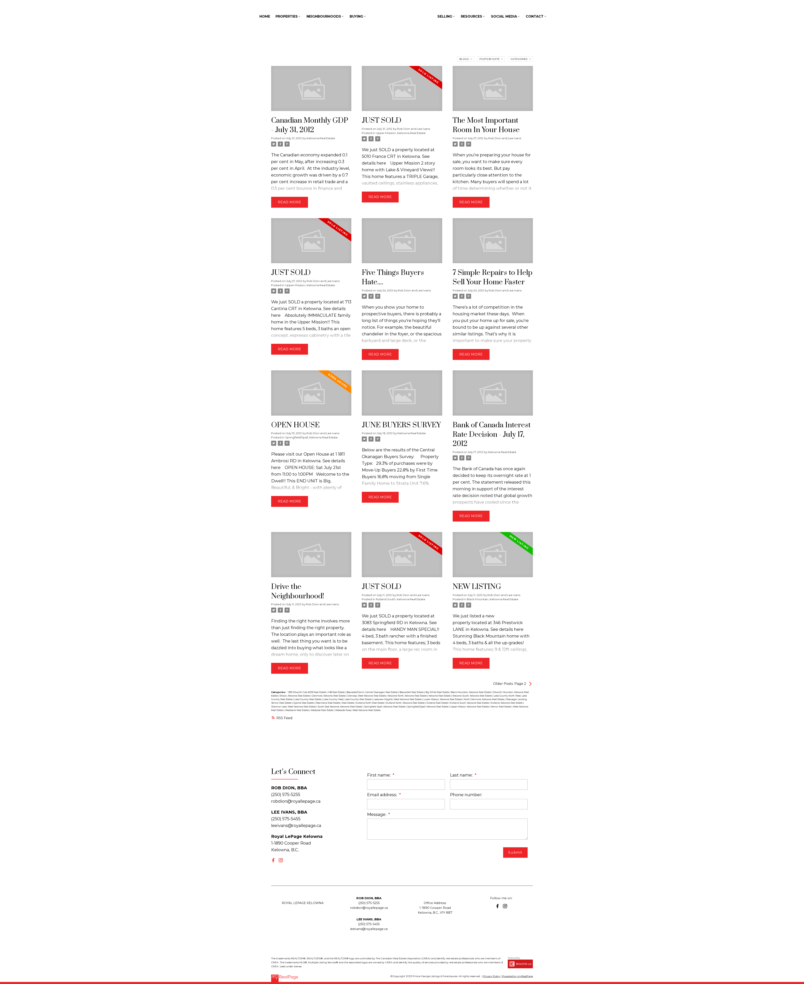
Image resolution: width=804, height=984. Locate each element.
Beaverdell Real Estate (411, 692)
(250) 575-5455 (369, 924)
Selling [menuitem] (444, 16)
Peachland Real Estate (328, 703)
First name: (379, 775)
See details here (506, 629)
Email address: (382, 794)
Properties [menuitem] (287, 16)
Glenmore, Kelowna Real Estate (329, 695)
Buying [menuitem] (356, 16)
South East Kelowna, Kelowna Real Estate (340, 706)
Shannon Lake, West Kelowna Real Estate (293, 706)
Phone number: (466, 794)
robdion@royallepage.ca (296, 801)
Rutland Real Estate (437, 703)
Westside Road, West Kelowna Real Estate (357, 710)
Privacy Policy (491, 976)
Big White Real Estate (437, 692)
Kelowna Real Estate (440, 695)
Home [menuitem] (264, 16)
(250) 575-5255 (369, 903)
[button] (273, 860)
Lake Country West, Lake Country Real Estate (347, 699)
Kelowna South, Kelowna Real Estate (472, 695)
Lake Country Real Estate (308, 699)
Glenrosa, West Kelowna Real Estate (367, 695)
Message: (377, 814)
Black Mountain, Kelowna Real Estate (492, 599)
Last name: (462, 775)
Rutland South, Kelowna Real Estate (400, 599)
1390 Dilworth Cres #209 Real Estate (307, 692)
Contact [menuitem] (535, 16)
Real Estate (348, 703)
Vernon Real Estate (501, 706)
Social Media (504, 16)
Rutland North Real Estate (370, 703)
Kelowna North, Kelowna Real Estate (407, 695)
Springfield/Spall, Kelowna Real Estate (311, 437)
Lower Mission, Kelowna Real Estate (443, 699)
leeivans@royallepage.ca (296, 825)
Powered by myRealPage (517, 976)
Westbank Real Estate (297, 710)
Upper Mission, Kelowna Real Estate (401, 133)
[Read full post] (311, 91)
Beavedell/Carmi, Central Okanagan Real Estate (372, 692)
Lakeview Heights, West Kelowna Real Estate (398, 699)
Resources (471, 16)
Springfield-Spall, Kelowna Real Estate (385, 706)
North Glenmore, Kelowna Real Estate (484, 699)
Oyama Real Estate (303, 703)
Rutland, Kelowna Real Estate (507, 703)
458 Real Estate (336, 692)
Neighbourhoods (324, 16)
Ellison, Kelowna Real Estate (295, 695)
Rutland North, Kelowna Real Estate (405, 703)
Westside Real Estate (322, 710)
